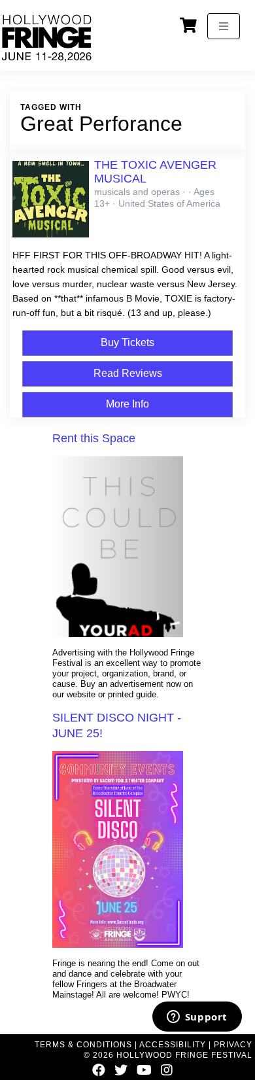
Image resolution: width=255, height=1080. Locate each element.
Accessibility (172, 1044)
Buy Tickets (127, 342)
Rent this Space (93, 438)
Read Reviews (128, 373)
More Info (127, 403)
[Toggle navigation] (223, 26)
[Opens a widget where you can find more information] (197, 1018)
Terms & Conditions (83, 1044)
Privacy (233, 1044)
